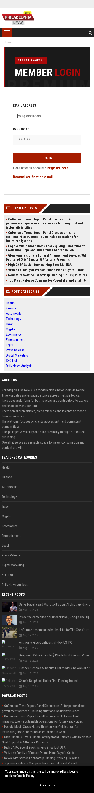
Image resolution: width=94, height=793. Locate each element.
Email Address (24, 105)
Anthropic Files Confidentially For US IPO (45, 643)
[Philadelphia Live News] (18, 18)
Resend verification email (33, 177)
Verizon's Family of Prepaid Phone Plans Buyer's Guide (46, 270)
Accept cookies (47, 785)
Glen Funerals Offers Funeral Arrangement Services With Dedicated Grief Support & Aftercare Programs (47, 257)
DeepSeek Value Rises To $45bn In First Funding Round (54, 655)
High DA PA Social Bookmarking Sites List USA (40, 265)
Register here (58, 168)
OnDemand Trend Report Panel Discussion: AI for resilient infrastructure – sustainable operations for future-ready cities (42, 237)
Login (47, 158)
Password (21, 129)
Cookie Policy (25, 776)
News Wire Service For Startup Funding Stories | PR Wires (47, 275)
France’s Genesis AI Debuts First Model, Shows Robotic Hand (55, 668)
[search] (90, 32)
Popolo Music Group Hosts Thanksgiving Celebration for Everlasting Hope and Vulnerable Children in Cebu (46, 248)
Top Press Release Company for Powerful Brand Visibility (47, 280)
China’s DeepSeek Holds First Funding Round (48, 681)
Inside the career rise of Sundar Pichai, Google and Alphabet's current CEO (55, 617)
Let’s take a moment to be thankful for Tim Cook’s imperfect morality (55, 630)
